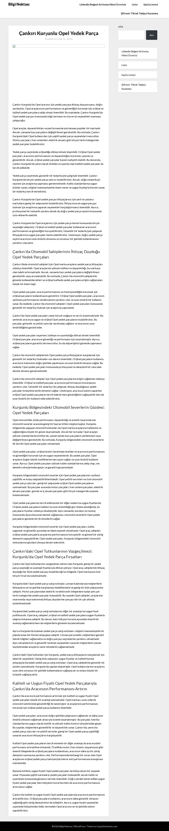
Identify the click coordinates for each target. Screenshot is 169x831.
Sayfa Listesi (150, 4)
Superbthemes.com (107, 826)
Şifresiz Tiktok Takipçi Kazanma (139, 13)
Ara (120, 26)
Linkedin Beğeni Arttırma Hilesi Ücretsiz (103, 4)
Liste (135, 4)
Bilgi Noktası (19, 4)
